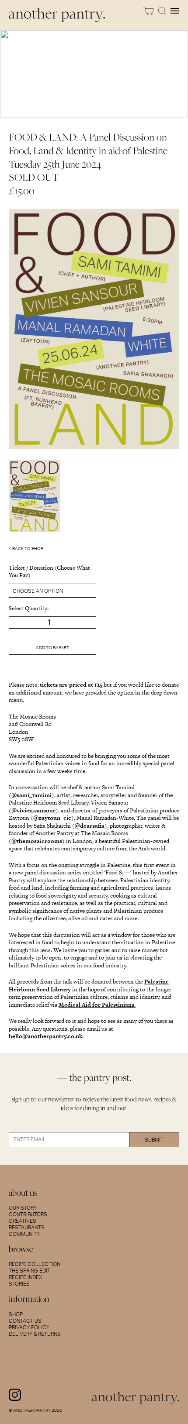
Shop (16, 1314)
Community (24, 1234)
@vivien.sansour (33, 810)
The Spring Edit (29, 1270)
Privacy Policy (29, 1327)
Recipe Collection (34, 1264)
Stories (19, 1283)
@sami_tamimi (31, 795)
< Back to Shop (26, 549)
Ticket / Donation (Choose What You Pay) (49, 571)
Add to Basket (52, 648)
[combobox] (52, 591)
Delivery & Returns (35, 1334)
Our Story (23, 1208)
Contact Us (25, 1321)
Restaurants (27, 1227)
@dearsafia (89, 826)
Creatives (22, 1221)
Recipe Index (25, 1277)
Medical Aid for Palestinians (96, 1005)
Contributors (28, 1214)
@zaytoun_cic (52, 818)
